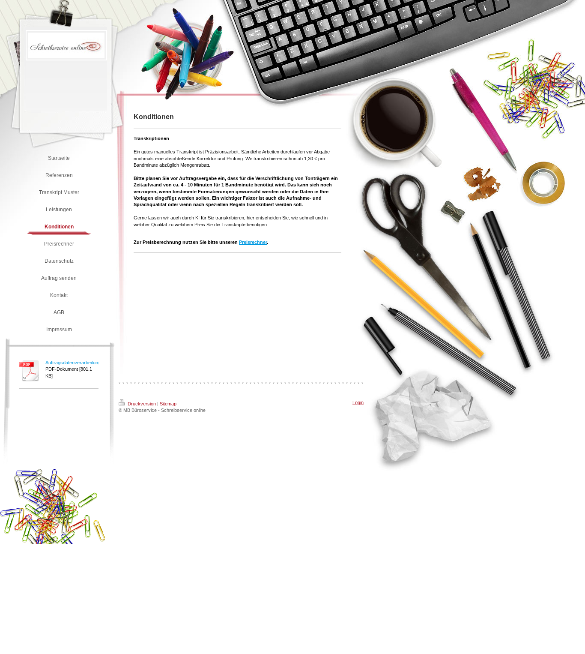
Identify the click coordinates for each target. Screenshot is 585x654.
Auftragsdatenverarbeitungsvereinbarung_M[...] (94, 362)
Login (358, 402)
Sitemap (168, 403)
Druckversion (141, 403)
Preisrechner (253, 242)
